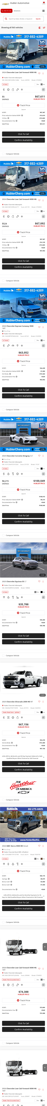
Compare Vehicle (12, 154)
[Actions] (43, 73)
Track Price (25, 105)
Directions (17, 11)
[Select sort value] (43, 27)
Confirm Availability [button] (23, 140)
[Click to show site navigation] (43, 11)
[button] (6, 11)
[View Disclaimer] (22, 89)
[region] (23, 120)
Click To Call (23, 134)
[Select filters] (39, 27)
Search (38, 19)
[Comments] (43, 89)
